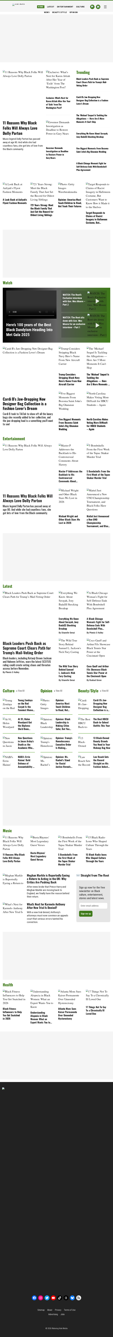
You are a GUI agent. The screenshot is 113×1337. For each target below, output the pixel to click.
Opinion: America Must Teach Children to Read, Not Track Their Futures (70, 203)
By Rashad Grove (94, 680)
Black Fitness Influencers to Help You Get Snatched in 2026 (12, 1013)
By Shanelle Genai (67, 632)
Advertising (53, 1314)
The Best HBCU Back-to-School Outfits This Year (101, 722)
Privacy (58, 1310)
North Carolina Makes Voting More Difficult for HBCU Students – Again (97, 424)
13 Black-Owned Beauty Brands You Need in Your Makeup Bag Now (101, 742)
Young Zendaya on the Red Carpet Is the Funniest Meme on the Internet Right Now (25, 705)
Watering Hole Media (60, 1328)
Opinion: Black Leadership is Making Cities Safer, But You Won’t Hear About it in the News (63, 724)
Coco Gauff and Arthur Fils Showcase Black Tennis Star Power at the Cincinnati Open (98, 671)
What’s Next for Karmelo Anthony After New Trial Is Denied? (46, 905)
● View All (20, 690)
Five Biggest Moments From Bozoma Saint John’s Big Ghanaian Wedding (92, 150)
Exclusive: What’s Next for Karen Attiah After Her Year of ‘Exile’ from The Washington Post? (58, 102)
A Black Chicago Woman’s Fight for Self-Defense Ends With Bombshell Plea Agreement (91, 167)
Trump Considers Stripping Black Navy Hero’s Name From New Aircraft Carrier (70, 379)
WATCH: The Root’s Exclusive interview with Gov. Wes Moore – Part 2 (74, 299)
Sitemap (41, 1310)
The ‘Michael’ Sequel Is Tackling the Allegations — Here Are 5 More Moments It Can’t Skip (91, 118)
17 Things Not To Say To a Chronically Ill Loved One (96, 1010)
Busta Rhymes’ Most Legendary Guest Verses (38, 856)
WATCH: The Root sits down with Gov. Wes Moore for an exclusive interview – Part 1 (74, 322)
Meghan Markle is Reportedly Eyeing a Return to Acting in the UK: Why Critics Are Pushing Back (48, 879)
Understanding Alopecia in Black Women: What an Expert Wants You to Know (40, 1017)
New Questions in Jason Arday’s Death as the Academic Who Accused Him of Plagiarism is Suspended (26, 742)
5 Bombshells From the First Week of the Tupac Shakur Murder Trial (98, 474)
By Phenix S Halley (11, 672)
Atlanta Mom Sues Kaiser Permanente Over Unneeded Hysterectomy (67, 1013)
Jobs (62, 1314)
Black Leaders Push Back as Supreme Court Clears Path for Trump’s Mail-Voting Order (92, 82)
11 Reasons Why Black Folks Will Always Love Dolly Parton (20, 128)
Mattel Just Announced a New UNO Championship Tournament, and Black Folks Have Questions (98, 521)
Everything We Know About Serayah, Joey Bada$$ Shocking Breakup (92, 135)
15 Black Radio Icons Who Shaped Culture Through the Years (96, 858)
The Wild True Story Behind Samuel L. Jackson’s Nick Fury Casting (68, 671)
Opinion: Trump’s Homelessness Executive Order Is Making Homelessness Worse (64, 742)
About (49, 1310)
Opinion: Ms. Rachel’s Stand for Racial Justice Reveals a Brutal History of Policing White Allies (64, 761)
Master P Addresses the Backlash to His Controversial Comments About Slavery (70, 476)
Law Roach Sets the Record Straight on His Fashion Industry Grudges (101, 761)
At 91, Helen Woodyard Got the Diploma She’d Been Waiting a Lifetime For (25, 724)
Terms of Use (70, 1310)
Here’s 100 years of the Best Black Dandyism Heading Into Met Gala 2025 (29, 329)
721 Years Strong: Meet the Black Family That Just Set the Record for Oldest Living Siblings (41, 210)
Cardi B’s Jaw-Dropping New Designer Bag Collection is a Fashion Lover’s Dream (92, 100)
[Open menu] (105, 7)
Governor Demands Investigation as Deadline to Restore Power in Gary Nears (57, 152)
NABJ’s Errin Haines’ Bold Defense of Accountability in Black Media (26, 761)
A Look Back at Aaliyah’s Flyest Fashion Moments (15, 201)
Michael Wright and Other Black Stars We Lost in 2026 (69, 519)
